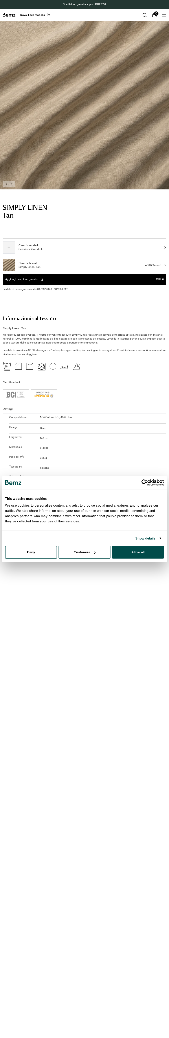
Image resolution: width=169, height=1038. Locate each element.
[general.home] (9, 15)
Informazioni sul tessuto (29, 318)
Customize (82, 552)
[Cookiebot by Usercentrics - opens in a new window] (144, 482)
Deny (31, 552)
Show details (145, 538)
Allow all (138, 552)
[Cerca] (145, 15)
